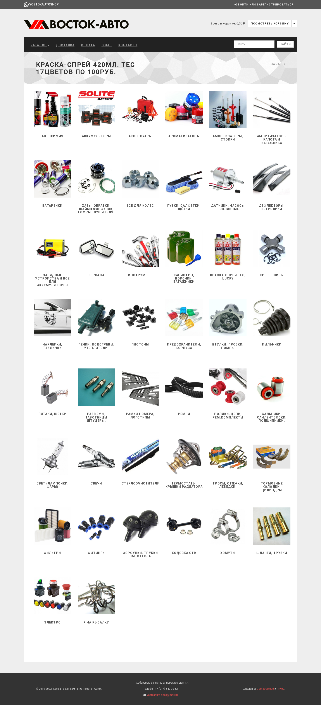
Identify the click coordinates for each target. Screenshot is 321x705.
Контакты (127, 45)
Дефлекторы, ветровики (272, 207)
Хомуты (228, 553)
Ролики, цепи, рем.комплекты (227, 415)
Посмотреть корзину (270, 23)
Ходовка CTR (184, 553)
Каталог (39, 45)
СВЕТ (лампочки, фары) (52, 485)
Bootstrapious (265, 688)
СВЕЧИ (96, 483)
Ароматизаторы (184, 136)
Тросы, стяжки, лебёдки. (227, 485)
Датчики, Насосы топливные (228, 207)
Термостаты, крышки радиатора (184, 485)
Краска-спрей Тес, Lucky (228, 276)
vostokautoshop (44, 4)
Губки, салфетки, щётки (184, 207)
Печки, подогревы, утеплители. (96, 346)
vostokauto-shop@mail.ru (162, 694)
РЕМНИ (184, 414)
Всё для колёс (140, 205)
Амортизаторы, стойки (228, 137)
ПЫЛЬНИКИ (272, 344)
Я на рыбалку (96, 622)
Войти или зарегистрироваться (265, 4)
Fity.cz (280, 688)
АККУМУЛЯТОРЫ (96, 136)
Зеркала (96, 275)
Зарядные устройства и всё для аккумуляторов (52, 280)
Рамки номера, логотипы (140, 415)
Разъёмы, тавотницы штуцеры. (96, 417)
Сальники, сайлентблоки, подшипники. (272, 417)
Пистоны (140, 344)
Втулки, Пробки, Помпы (228, 346)
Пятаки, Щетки (52, 414)
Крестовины (272, 275)
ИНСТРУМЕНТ (140, 275)
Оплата (88, 45)
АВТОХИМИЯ (52, 136)
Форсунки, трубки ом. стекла (140, 554)
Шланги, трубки (271, 553)
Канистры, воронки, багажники (184, 278)
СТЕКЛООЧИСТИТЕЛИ (141, 483)
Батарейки (52, 205)
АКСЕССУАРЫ (140, 136)
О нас (107, 45)
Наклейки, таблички (52, 346)
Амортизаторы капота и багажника (271, 139)
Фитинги (96, 553)
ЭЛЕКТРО (52, 622)
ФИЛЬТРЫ (52, 553)
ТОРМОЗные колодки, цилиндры (272, 487)
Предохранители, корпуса (184, 346)
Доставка (65, 45)
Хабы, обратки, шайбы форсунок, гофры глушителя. (96, 209)
